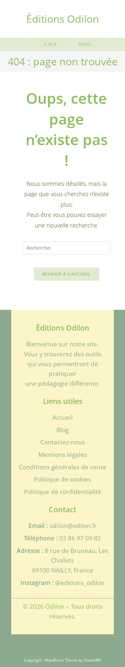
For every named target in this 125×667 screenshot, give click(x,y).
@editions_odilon (79, 582)
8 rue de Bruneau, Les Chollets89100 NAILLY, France (70, 560)
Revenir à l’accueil (66, 274)
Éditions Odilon (62, 19)
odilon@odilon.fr (73, 525)
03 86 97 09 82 (80, 538)
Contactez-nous (62, 442)
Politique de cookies (62, 479)
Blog (62, 429)
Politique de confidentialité (62, 491)
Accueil (63, 417)
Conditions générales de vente (62, 467)
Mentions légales (62, 454)
